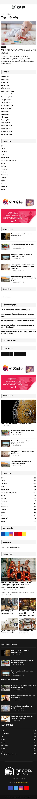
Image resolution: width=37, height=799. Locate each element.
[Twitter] (16, 788)
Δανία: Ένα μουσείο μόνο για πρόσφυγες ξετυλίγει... (21, 462)
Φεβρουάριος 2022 (7, 91)
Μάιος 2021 (4, 117)
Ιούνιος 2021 (5, 114)
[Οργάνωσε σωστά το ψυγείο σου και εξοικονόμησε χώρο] (5, 247)
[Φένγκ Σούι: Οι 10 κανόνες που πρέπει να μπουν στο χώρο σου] (5, 688)
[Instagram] (21, 788)
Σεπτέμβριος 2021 (7, 105)
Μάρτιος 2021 (5, 123)
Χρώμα (3, 189)
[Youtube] (26, 788)
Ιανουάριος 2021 (6, 128)
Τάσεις (3, 183)
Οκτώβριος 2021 (6, 103)
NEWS (3, 155)
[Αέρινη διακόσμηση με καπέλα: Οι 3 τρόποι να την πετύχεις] (5, 719)
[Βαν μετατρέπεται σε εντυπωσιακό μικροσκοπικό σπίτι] (27, 624)
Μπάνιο (3, 172)
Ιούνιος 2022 (5, 79)
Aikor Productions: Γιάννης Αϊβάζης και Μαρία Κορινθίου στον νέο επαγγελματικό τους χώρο (17, 584)
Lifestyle (4, 152)
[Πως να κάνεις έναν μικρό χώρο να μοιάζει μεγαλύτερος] (5, 708)
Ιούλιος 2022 (5, 77)
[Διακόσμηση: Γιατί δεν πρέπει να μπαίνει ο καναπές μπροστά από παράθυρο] (5, 267)
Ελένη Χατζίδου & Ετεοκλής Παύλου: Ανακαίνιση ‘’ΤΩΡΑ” (7, 611)
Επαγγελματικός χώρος (8, 160)
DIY (2, 146)
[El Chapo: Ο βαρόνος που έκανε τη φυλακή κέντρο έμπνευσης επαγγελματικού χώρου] (27, 604)
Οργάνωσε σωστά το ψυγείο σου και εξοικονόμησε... (22, 431)
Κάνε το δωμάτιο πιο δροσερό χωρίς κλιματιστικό (21, 255)
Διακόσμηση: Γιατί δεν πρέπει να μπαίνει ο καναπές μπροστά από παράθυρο (22, 266)
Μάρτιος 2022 (5, 88)
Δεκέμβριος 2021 (6, 97)
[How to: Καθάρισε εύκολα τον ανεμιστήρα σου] (5, 236)
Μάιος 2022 (5, 82)
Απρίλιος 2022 (5, 85)
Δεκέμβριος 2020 (6, 131)
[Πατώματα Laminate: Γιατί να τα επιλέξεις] (9, 624)
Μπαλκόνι (4, 169)
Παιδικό (3, 46)
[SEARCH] (34, 297)
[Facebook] (10, 788)
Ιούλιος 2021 (5, 111)
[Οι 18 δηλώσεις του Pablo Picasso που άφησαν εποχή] (5, 698)
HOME (3, 149)
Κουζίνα (3, 166)
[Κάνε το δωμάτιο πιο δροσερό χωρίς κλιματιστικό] (5, 257)
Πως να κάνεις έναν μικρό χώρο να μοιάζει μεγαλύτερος (21, 707)
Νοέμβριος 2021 (6, 100)
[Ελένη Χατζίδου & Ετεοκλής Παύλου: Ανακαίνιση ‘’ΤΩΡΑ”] (9, 604)
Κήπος (3, 163)
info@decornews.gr (22, 782)
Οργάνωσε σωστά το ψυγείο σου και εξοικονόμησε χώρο (22, 245)
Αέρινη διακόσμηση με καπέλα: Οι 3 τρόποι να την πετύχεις (22, 717)
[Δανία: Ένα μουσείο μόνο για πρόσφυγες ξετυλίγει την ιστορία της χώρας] (5, 279)
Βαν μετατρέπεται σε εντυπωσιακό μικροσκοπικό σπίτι (26, 632)
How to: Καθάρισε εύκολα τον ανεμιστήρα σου (21, 234)
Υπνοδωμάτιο (5, 186)
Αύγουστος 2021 (6, 108)
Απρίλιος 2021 (5, 120)
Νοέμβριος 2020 (6, 134)
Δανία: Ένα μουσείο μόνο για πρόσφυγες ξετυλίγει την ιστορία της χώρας (23, 278)
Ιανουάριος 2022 (6, 94)
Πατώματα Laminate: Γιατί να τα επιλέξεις (8, 631)
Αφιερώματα (5, 157)
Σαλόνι (3, 180)
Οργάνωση (4, 175)
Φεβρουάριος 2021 (7, 126)
